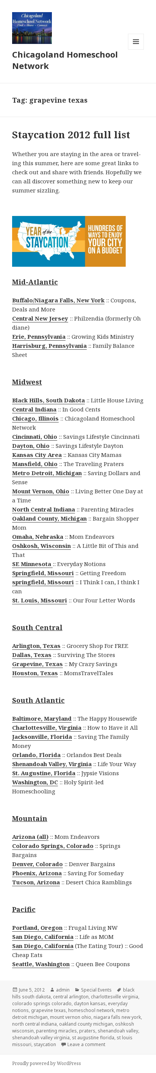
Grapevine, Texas (37, 664)
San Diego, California (42, 936)
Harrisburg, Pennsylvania (49, 345)
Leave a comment (86, 1044)
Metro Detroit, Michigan (47, 473)
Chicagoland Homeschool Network (65, 59)
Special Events (96, 990)
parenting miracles (56, 1031)
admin (63, 990)
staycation (45, 1044)
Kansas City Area (37, 454)
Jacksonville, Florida (42, 736)
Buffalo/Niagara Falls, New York (58, 300)
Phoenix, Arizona (37, 873)
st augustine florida (93, 1037)
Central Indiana (34, 409)
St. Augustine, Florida (43, 773)
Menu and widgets (136, 49)
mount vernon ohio (70, 1017)
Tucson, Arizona (36, 882)
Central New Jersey (40, 318)
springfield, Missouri (43, 582)
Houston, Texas (35, 673)
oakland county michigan (86, 1024)
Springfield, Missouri (43, 573)
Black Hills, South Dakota (48, 400)
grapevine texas (48, 1010)
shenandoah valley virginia (41, 1037)
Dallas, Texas (31, 655)
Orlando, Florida (36, 755)
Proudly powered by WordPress (46, 1063)
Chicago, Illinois (35, 418)
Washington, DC (35, 782)
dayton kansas (90, 1003)
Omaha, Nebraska (37, 536)
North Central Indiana (43, 509)
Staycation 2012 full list (71, 134)
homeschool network (91, 1010)
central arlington (71, 996)
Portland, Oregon (37, 927)
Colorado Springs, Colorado (53, 845)
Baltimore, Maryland (42, 718)
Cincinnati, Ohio (34, 436)
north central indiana (34, 1024)
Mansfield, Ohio (35, 464)
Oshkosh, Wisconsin (41, 545)
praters (87, 1031)
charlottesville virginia (114, 996)
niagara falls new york (117, 1017)
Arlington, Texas (36, 645)
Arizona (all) (30, 836)
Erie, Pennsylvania (39, 336)
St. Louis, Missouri (39, 600)
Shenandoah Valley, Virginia (52, 764)
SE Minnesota (32, 564)
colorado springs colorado (42, 1003)
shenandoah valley (118, 1031)
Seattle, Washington (41, 964)
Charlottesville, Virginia (46, 727)
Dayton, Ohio (31, 445)
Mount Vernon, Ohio (40, 491)
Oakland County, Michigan (49, 518)
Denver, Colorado (37, 864)
